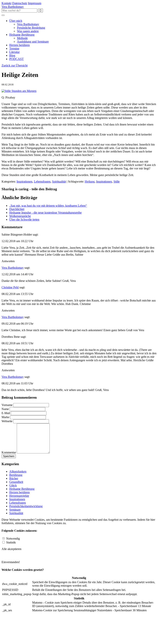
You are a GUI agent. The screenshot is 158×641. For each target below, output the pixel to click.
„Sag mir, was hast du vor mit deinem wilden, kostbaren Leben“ (48, 205)
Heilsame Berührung (21, 34)
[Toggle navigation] (3, 15)
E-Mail (6, 413)
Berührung (15, 475)
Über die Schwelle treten (24, 219)
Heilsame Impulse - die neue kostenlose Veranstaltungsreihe (45, 212)
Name (5, 409)
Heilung (90, 181)
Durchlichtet (16, 209)
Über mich (15, 20)
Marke (5, 417)
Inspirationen (24, 181)
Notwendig (13, 538)
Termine (14, 48)
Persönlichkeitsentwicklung (26, 506)
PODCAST (16, 59)
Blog (12, 55)
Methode (22, 38)
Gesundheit (16, 481)
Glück (13, 485)
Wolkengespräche (20, 216)
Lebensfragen (42, 181)
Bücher (13, 478)
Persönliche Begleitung (31, 27)
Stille (116, 181)
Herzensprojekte (19, 495)
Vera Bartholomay (28, 24)
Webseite (7, 421)
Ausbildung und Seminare (33, 41)
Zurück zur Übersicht (15, 65)
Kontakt (6, 3)
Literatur (14, 52)
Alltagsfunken (17, 471)
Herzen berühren (19, 45)
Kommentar (9, 452)
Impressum (34, 3)
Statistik (11, 542)
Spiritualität (59, 181)
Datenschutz (19, 3)
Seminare (15, 509)
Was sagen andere (28, 31)
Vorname (7, 405)
